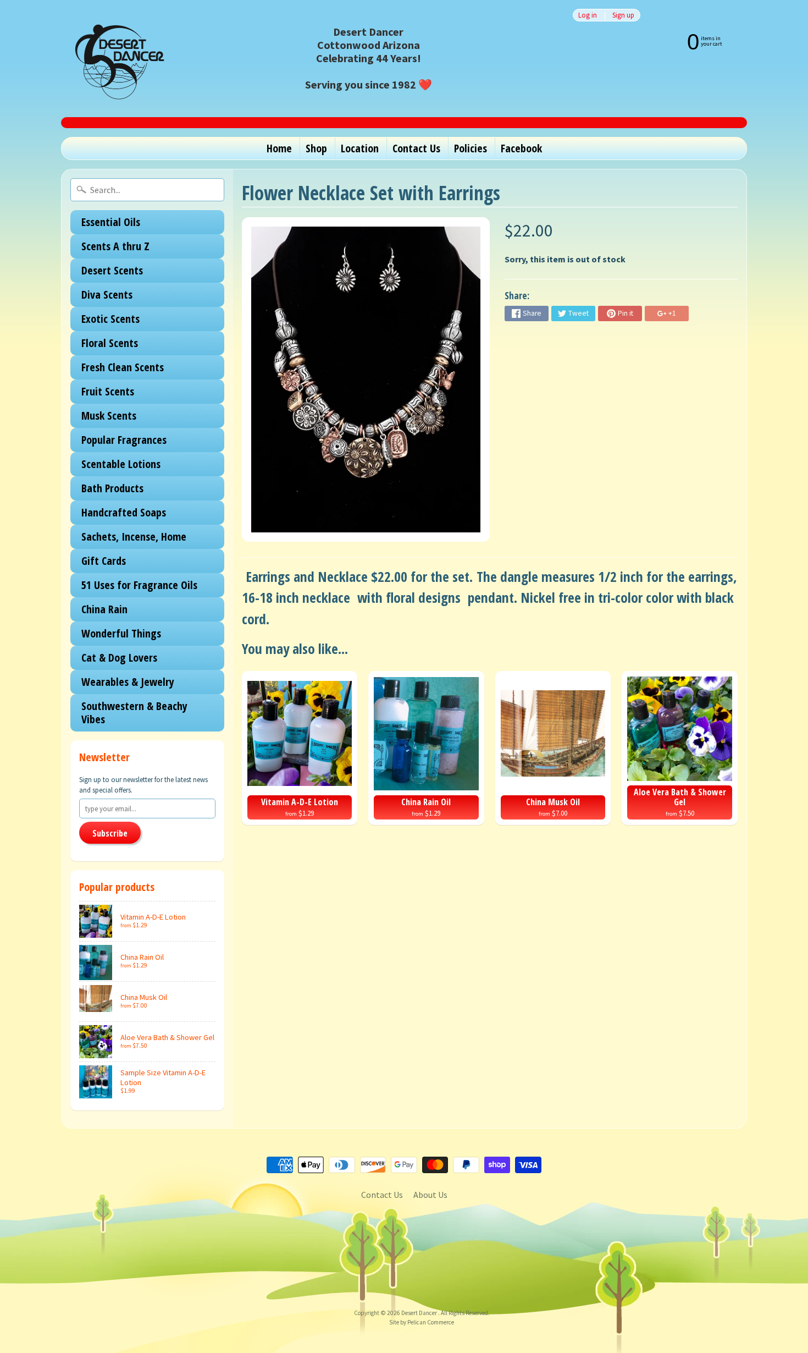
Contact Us (416, 148)
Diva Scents (106, 294)
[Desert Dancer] (116, 58)
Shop (316, 148)
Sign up (623, 15)
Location (360, 148)
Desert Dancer (419, 1313)
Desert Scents (112, 270)
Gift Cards (103, 560)
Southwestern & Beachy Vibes (134, 712)
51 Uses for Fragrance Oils (139, 585)
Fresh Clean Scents (122, 367)
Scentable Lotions (121, 464)
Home (279, 148)
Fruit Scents (107, 391)
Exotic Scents (110, 318)
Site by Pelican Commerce (421, 1322)
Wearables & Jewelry (127, 681)
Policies (470, 148)
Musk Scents (108, 415)
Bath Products (112, 488)
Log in (587, 15)
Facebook (521, 148)
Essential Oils (110, 222)
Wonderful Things (121, 633)
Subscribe (110, 833)
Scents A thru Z (115, 246)
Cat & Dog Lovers (119, 657)
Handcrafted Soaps (123, 512)
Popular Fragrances (124, 439)
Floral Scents (109, 343)
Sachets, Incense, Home (133, 536)
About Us (430, 1194)
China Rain (104, 609)
